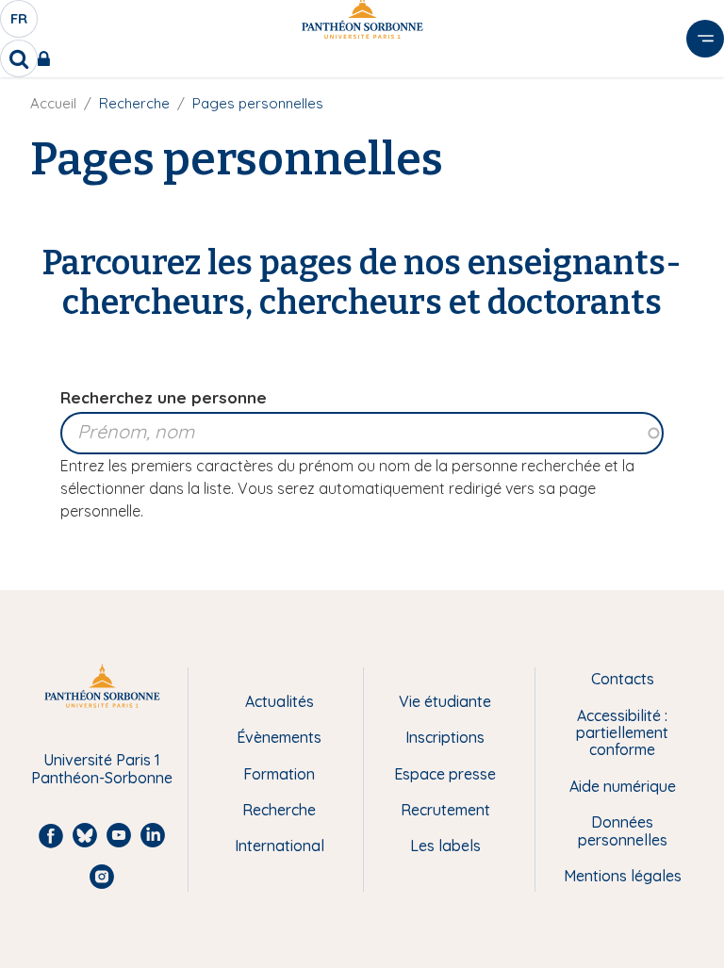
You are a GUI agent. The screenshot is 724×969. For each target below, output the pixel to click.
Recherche (279, 809)
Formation (279, 773)
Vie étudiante (445, 701)
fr (19, 23)
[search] (19, 58)
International (279, 845)
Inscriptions (445, 737)
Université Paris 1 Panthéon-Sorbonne (102, 768)
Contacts (622, 678)
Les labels (445, 845)
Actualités (279, 701)
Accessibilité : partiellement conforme (622, 733)
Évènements (279, 737)
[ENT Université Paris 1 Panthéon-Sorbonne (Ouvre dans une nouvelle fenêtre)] (48, 58)
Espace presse (445, 773)
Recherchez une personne (163, 397)
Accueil (53, 103)
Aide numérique (622, 786)
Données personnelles (622, 830)
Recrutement (445, 809)
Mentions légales (623, 875)
